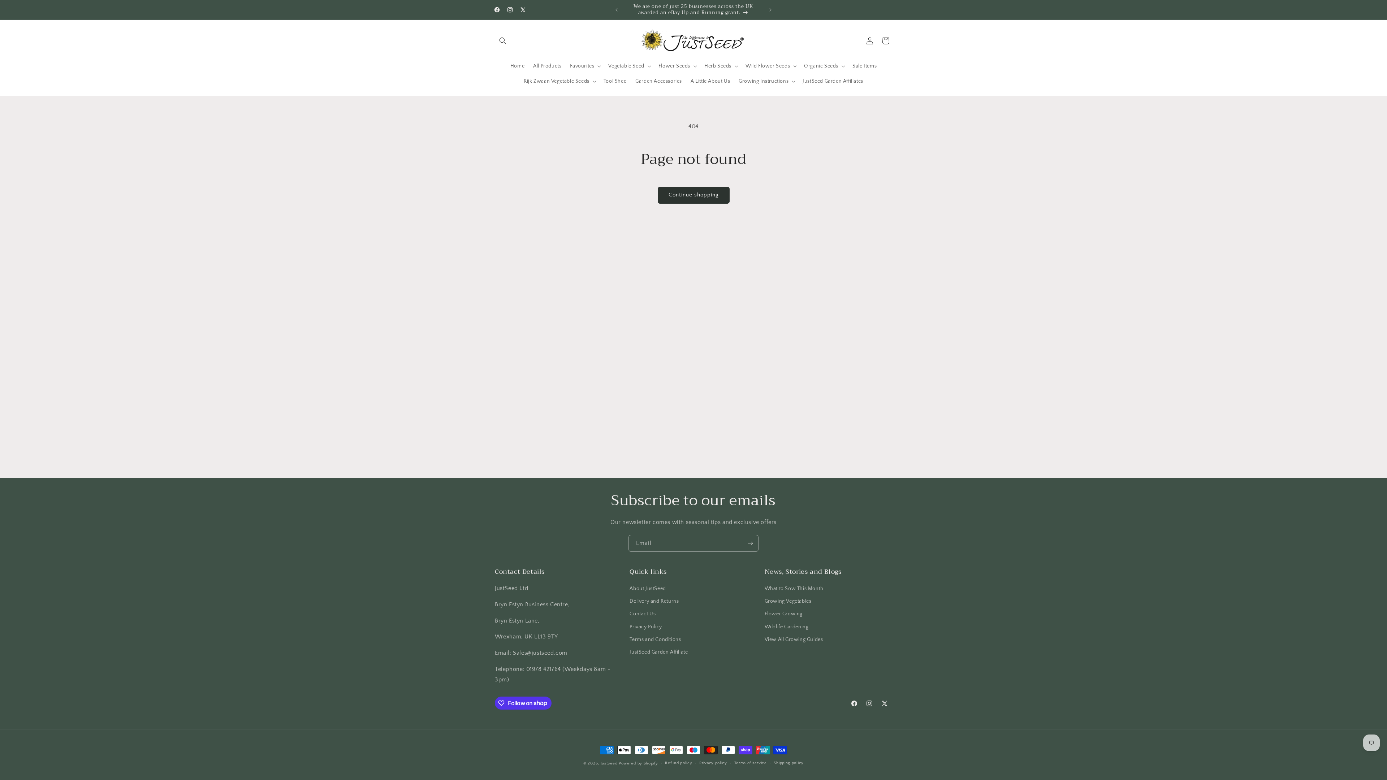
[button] (503, 41)
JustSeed (609, 763)
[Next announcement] (770, 10)
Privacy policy (713, 763)
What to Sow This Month (794, 589)
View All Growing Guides (794, 639)
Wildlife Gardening (787, 627)
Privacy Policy (646, 627)
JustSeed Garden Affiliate (659, 652)
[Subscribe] (750, 543)
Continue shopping (694, 195)
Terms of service (750, 763)
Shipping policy (789, 763)
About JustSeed (648, 589)
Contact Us (643, 614)
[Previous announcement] (617, 10)
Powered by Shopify (638, 763)
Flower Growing (784, 614)
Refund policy (678, 763)
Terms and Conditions (655, 639)
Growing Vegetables (788, 601)
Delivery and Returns (654, 601)
